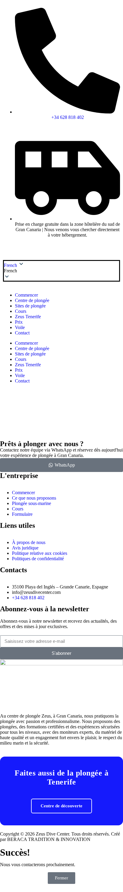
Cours (20, 311)
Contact (22, 332)
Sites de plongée (30, 305)
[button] (61, 271)
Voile (20, 327)
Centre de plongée (32, 300)
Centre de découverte (61, 805)
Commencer (26, 295)
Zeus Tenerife (28, 316)
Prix (19, 322)
